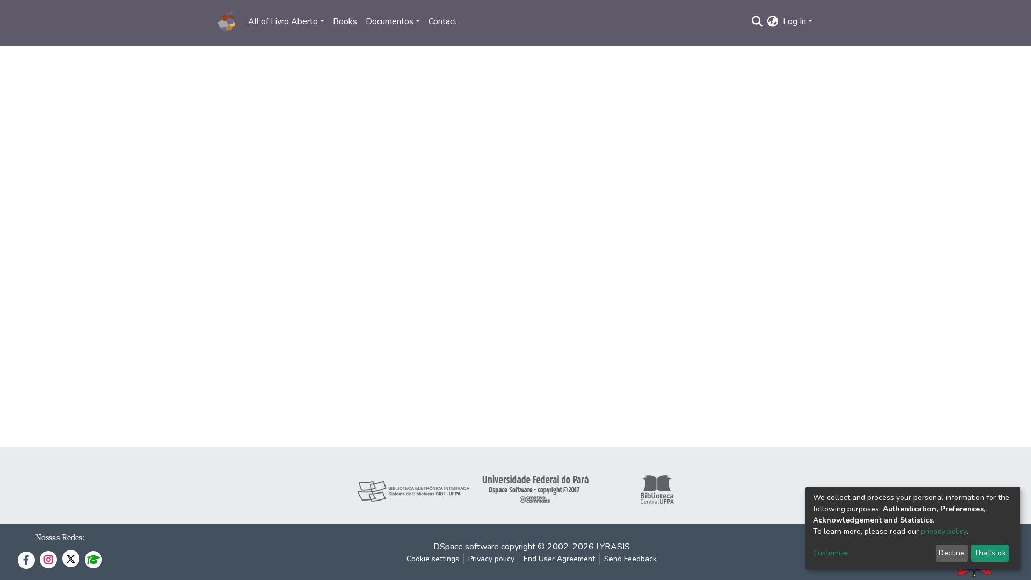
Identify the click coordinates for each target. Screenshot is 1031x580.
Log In (794, 21)
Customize (830, 553)
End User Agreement (559, 559)
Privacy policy (491, 559)
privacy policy (944, 531)
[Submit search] (757, 21)
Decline (951, 553)
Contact (443, 21)
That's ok (990, 553)
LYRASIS (613, 547)
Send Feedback (630, 559)
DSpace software (466, 547)
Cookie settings (432, 559)
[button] (773, 21)
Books (345, 21)
